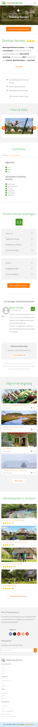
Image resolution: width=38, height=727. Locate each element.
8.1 (13, 545)
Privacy (3, 683)
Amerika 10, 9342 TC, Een (20, 96)
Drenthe (21, 13)
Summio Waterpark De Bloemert (14, 542)
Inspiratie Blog (4, 693)
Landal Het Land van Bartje (12, 564)
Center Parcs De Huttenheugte (14, 520)
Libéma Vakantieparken (7, 711)
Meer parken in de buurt (18, 596)
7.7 (13, 523)
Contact (3, 673)
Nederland (13, 13)
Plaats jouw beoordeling (18, 285)
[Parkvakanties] (19, 660)
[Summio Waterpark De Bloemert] (19, 533)
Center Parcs (4, 706)
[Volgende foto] (34, 129)
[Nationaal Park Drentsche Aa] (19, 418)
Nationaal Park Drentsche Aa (13, 427)
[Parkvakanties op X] (15, 634)
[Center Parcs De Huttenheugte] (19, 511)
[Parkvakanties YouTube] (19, 634)
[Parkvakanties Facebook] (10, 634)
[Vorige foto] (3, 129)
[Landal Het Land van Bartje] (19, 555)
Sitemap (3, 698)
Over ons (3, 670)
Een (26, 13)
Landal (3, 708)
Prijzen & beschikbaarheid (17, 29)
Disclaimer (4, 686)
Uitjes (2, 696)
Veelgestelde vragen (6, 680)
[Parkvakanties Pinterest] (27, 634)
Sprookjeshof (7, 449)
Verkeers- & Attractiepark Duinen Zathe (17, 405)
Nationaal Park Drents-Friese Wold (15, 470)
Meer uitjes (18, 481)
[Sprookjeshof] (19, 439)
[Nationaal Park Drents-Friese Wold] (19, 461)
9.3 (14, 567)
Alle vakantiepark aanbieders (8, 716)
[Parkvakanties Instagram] (23, 634)
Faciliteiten (5, 155)
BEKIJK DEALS (30, 724)
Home (2, 668)
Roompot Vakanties (6, 714)
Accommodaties (15, 155)
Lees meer (19, 67)
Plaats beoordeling (19, 355)
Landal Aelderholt (9, 586)
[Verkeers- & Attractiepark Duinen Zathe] (19, 396)
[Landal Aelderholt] (19, 576)
